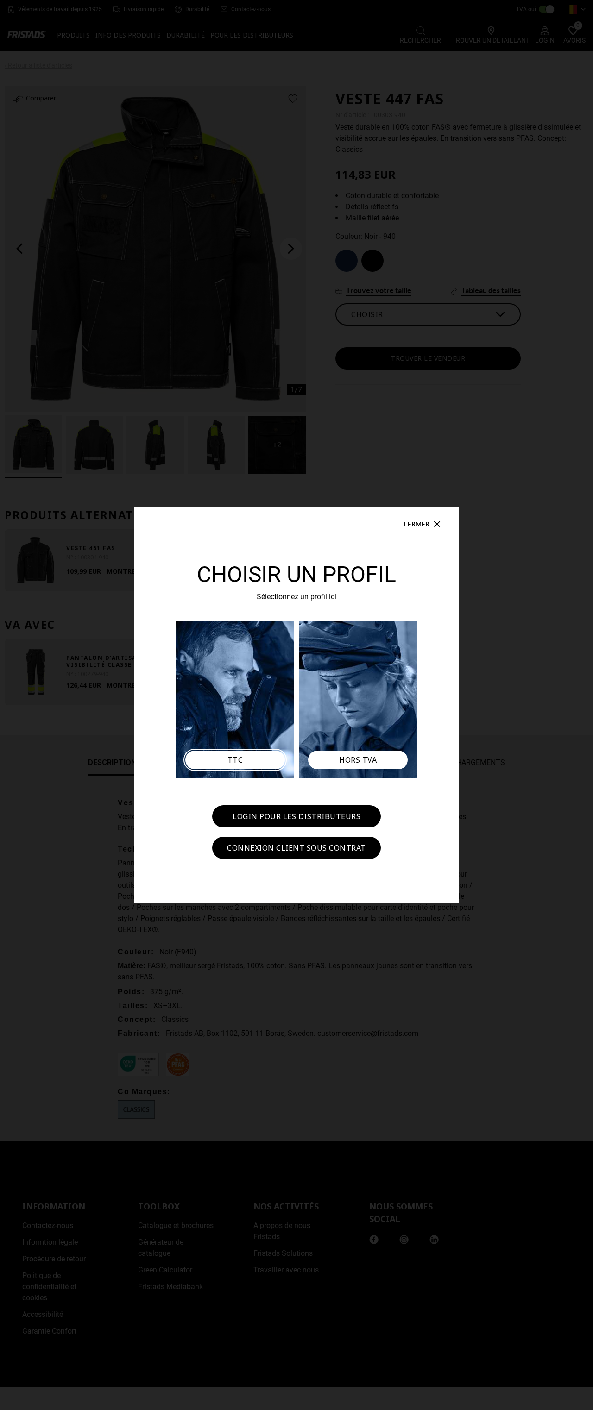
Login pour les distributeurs (296, 816)
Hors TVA (358, 760)
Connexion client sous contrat (296, 848)
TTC (235, 760)
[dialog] (296, 705)
